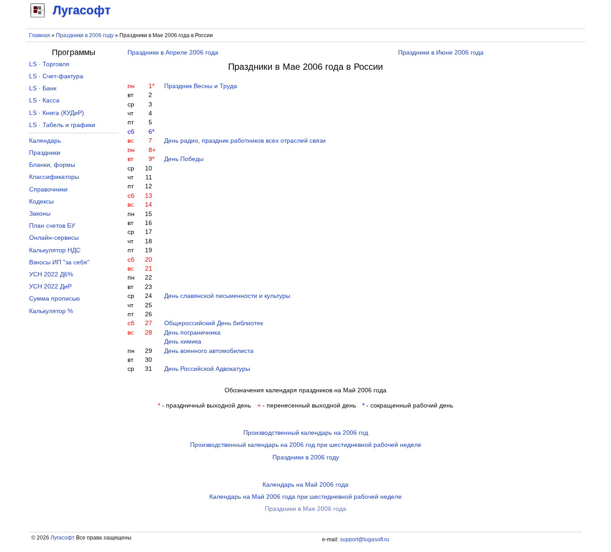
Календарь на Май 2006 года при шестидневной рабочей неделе (305, 496)
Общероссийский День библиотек (213, 323)
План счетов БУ (52, 225)
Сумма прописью (54, 298)
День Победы (184, 159)
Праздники (44, 152)
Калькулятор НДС (55, 250)
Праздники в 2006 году (85, 35)
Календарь (45, 140)
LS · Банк (42, 88)
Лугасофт (63, 538)
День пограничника (192, 332)
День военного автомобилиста (209, 351)
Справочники (48, 189)
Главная (39, 35)
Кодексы (41, 201)
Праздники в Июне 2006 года (441, 52)
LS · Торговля (49, 64)
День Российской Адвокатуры (207, 368)
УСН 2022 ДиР (50, 286)
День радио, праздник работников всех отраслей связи (245, 140)
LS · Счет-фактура (56, 76)
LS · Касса (44, 100)
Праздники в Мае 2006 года (305, 508)
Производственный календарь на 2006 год (305, 432)
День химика (182, 341)
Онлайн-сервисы (54, 237)
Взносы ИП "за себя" (59, 262)
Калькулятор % (51, 311)
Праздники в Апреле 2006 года (172, 52)
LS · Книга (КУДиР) (56, 113)
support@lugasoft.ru (364, 539)
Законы (40, 213)
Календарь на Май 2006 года (305, 484)
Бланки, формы (52, 164)
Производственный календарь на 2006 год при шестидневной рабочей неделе (305, 445)
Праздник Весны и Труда (200, 86)
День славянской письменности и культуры (227, 296)
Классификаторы (54, 177)
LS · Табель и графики (62, 125)
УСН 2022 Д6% (51, 274)
